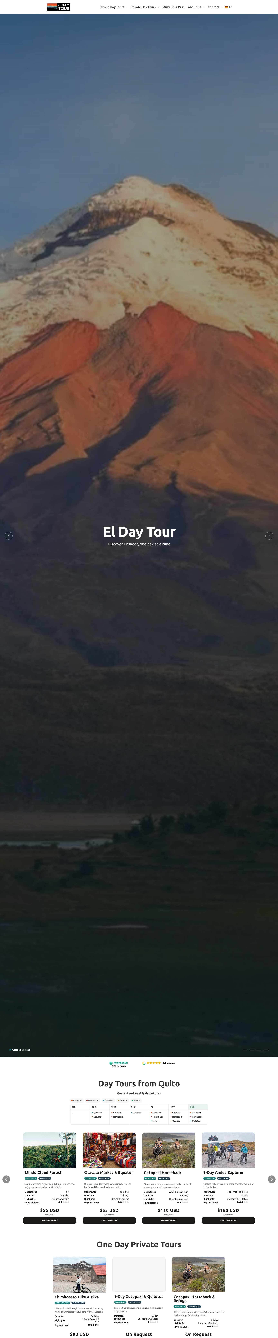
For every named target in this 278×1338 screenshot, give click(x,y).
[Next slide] (269, 536)
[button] (119, 1064)
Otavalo (123, 1100)
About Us (194, 7)
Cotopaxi (77, 1100)
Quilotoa (109, 1100)
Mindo (137, 1100)
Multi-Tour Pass (173, 7)
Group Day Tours (112, 7)
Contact (213, 7)
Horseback (93, 1100)
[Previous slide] (9, 536)
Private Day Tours (143, 7)
